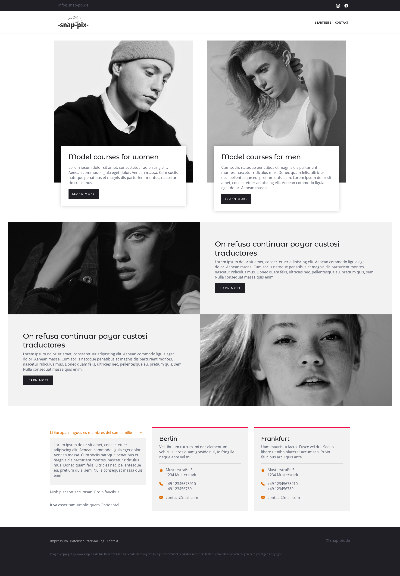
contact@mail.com (182, 497)
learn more (83, 194)
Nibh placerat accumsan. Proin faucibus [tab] (84, 492)
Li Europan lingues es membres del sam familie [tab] (91, 432)
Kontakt (341, 23)
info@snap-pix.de (73, 5)
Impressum (59, 541)
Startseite (323, 23)
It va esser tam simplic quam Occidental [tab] (84, 504)
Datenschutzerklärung (87, 541)
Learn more (230, 288)
